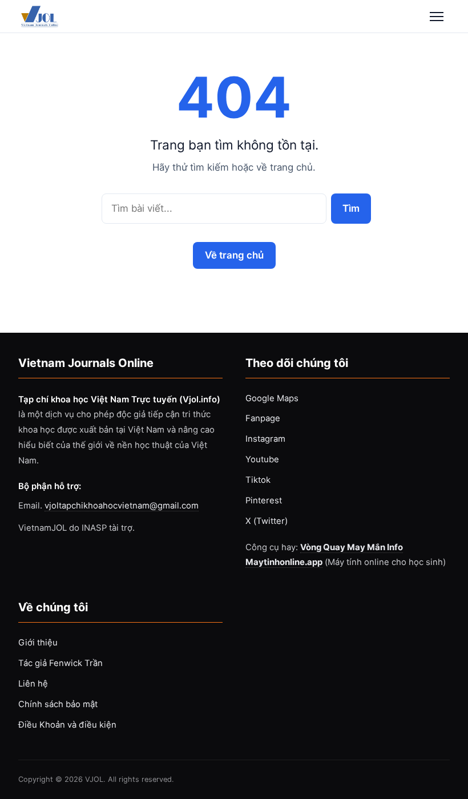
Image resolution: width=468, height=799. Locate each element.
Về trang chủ (234, 255)
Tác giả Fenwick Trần (60, 663)
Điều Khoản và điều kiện (67, 725)
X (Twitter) (266, 521)
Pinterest (263, 500)
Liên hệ (33, 684)
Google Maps (271, 398)
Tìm (351, 208)
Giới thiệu (38, 642)
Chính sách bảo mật (58, 704)
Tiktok (258, 480)
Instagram (265, 439)
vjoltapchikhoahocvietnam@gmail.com (122, 506)
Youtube (262, 459)
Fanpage (262, 418)
